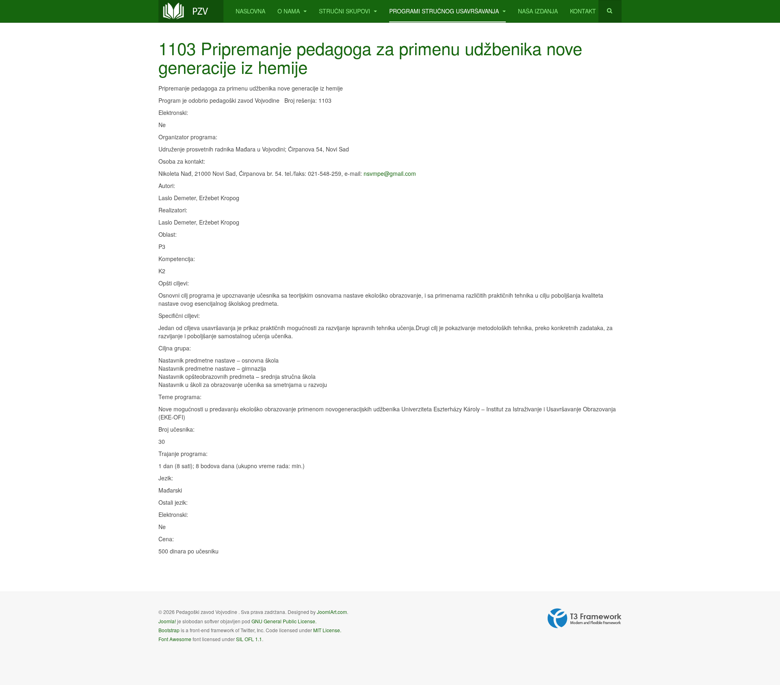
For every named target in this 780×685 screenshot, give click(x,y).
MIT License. (327, 630)
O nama (289, 11)
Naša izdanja (538, 11)
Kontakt (583, 11)
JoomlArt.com (332, 611)
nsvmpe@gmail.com (390, 173)
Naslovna (250, 11)
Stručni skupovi (345, 11)
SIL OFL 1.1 (249, 638)
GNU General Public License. (283, 621)
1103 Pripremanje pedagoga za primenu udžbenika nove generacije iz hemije (370, 57)
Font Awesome (174, 638)
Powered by (585, 618)
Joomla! (167, 621)
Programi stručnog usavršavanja (444, 11)
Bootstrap (169, 630)
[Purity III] (190, 11)
